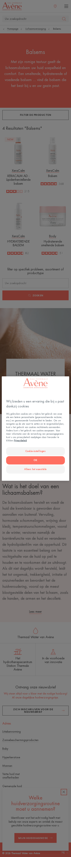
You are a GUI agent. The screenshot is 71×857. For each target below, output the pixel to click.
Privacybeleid (20, 441)
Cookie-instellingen (35, 451)
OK (35, 460)
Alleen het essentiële (35, 469)
